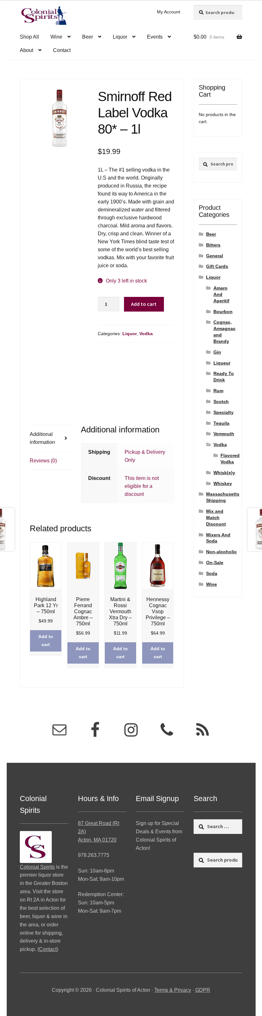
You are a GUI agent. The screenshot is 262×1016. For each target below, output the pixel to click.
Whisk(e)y (224, 472)
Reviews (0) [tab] (43, 460)
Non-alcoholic (221, 551)
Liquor (120, 37)
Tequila (221, 423)
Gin (217, 352)
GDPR (202, 990)
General (214, 255)
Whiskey (222, 483)
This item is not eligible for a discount (142, 486)
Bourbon (223, 311)
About (26, 50)
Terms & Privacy (172, 990)
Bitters (213, 244)
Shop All (29, 37)
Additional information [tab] (42, 438)
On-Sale (214, 562)
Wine (56, 37)
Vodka (146, 333)
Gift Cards (217, 266)
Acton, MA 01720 (97, 840)
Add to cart (144, 304)
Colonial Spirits (37, 867)
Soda (211, 573)
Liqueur (221, 362)
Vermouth (223, 433)
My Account (168, 11)
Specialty (223, 412)
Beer (87, 37)
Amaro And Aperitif (221, 294)
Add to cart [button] (45, 640)
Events (155, 37)
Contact (62, 50)
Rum (218, 390)
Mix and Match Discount (216, 517)
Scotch (221, 401)
